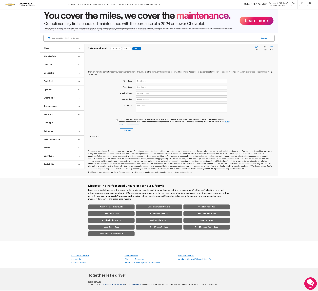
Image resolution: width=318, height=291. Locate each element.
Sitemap (113, 284)
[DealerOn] (94, 282)
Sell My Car (135, 4)
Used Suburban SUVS (111, 220)
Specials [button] (128, 4)
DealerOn (106, 284)
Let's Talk (126, 131)
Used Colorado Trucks (206, 214)
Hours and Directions (186, 256)
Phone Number (126, 99)
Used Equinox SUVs (206, 207)
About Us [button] (157, 4)
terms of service (133, 124)
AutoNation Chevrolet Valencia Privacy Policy (195, 259)
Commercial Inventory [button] (101, 4)
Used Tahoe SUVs (111, 214)
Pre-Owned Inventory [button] (85, 4)
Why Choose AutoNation (134, 259)
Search (264, 38)
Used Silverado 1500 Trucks (111, 207)
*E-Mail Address (126, 93)
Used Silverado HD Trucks (159, 207)
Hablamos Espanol (78, 262)
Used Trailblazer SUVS (159, 220)
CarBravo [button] (113, 4)
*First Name (127, 81)
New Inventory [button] (72, 4)
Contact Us (76, 259)
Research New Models (80, 256)
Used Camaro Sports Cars (206, 227)
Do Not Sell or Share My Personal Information (142, 262)
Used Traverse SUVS (159, 214)
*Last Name (127, 87)
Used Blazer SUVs (111, 227)
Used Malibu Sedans (159, 227)
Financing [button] (120, 4)
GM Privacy (121, 284)
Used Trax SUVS (206, 220)
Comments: (127, 105)
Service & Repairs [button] (146, 4)
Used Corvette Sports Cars (111, 234)
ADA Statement (131, 256)
